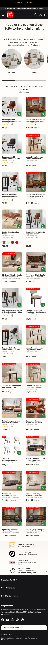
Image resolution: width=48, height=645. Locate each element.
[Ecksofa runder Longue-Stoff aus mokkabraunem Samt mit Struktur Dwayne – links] (36, 446)
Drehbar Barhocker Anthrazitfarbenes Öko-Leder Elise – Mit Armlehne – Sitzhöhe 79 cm (11, 351)
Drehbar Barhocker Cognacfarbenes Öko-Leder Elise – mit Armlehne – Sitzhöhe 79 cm (11, 198)
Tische (34, 72)
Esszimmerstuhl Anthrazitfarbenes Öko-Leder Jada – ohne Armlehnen (11, 159)
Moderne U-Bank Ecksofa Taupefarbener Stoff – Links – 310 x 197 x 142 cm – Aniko (12, 277)
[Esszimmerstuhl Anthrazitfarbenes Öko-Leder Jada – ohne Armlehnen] (12, 144)
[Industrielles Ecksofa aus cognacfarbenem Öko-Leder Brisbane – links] (36, 182)
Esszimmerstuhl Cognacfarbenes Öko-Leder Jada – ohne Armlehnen (10, 122)
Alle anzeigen (24, 92)
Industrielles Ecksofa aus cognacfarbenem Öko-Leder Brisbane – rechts (35, 121)
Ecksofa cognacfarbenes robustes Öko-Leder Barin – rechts (11, 422)
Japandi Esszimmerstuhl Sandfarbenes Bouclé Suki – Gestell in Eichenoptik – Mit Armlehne (35, 389)
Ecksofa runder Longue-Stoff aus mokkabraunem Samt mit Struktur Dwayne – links (35, 460)
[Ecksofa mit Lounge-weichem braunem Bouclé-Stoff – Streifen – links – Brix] (12, 481)
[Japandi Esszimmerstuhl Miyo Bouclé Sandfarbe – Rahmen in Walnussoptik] (36, 298)
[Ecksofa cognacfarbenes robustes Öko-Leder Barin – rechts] (12, 408)
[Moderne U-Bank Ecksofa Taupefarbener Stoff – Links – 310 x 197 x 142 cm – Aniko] (12, 262)
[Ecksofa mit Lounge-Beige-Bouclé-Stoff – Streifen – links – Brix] (36, 481)
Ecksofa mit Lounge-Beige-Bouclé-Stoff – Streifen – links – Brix (34, 495)
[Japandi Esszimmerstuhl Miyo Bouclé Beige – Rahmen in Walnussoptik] (12, 373)
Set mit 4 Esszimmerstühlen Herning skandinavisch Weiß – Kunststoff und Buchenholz (11, 461)
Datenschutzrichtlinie (7, 638)
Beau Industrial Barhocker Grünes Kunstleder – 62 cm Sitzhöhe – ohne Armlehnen (12, 312)
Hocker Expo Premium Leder (10, 233)
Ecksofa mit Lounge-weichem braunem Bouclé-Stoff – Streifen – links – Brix (11, 496)
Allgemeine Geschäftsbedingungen (27, 638)
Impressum (4, 640)
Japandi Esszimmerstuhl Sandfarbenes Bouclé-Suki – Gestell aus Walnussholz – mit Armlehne (35, 160)
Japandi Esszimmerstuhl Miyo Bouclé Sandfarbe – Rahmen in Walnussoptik (35, 312)
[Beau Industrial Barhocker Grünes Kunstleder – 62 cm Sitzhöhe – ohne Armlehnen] (12, 298)
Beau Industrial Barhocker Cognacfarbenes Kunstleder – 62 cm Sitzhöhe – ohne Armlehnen (36, 235)
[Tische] (34, 59)
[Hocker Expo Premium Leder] (12, 219)
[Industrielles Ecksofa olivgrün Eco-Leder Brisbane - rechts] (12, 516)
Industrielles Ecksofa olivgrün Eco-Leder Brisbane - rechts (10, 531)
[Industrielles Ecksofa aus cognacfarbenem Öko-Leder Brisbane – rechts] (36, 107)
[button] (45, 14)
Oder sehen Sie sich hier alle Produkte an (24, 45)
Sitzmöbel (11, 72)
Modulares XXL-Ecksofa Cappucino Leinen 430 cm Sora (35, 276)
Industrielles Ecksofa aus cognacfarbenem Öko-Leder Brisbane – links (35, 196)
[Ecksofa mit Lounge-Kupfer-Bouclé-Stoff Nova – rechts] (36, 408)
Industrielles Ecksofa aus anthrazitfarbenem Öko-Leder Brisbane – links (35, 531)
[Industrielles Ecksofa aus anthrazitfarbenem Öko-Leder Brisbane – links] (36, 516)
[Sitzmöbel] (11, 59)
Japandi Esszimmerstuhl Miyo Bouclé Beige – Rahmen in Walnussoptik (11, 387)
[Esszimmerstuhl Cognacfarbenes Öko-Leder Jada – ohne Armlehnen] (12, 107)
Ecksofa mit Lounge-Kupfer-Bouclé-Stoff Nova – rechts (34, 422)
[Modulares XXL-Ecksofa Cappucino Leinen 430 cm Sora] (36, 262)
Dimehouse (9, 635)
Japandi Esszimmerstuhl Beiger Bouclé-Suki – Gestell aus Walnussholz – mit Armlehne (35, 350)
